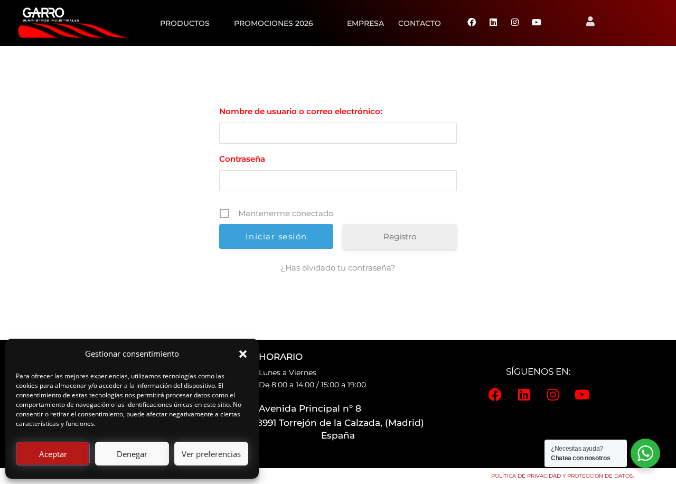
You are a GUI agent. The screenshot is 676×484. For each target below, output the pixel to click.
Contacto (419, 23)
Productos (185, 23)
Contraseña (242, 159)
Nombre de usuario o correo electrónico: (300, 111)
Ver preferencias (211, 454)
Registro (399, 236)
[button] (243, 354)
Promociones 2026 (273, 23)
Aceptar (53, 454)
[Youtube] (536, 23)
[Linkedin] (493, 23)
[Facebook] (471, 23)
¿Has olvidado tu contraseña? (338, 268)
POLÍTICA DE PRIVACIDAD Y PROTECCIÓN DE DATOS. (562, 475)
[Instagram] (515, 23)
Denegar (132, 454)
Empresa (365, 23)
